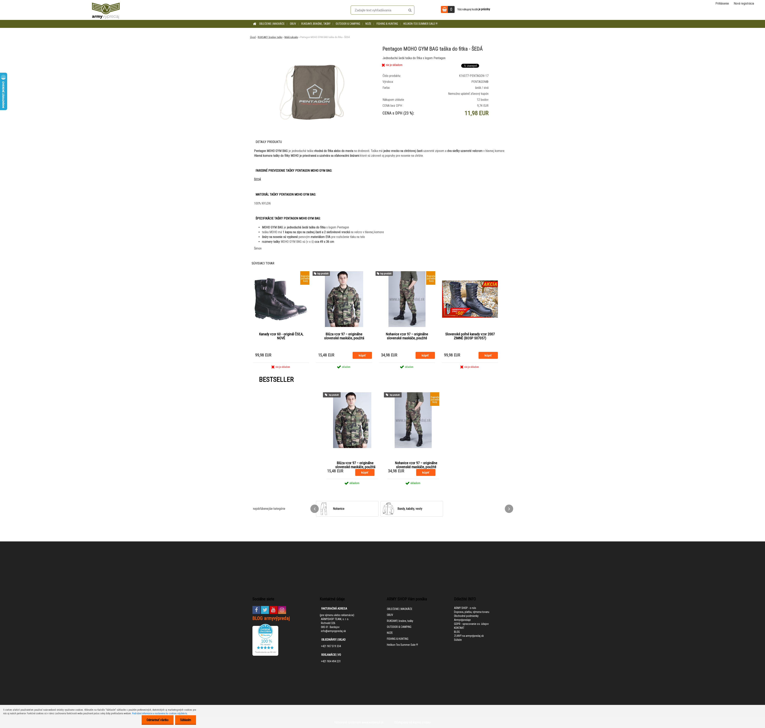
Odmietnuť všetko (158, 720)
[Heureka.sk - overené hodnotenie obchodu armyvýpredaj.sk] (265, 625)
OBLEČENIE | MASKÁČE (272, 23)
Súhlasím (185, 720)
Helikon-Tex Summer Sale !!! (420, 23)
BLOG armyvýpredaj (271, 618)
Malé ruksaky (291, 37)
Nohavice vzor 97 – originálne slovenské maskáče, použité (407, 336)
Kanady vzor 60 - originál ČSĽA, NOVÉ (281, 336)
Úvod (253, 37)
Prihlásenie (722, 3)
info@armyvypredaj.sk (333, 631)
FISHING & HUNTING (387, 23)
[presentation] (314, 509)
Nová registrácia (744, 3)
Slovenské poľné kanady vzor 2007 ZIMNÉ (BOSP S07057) (470, 336)
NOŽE (368, 23)
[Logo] (106, 10)
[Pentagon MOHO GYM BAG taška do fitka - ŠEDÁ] (312, 57)
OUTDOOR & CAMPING (348, 23)
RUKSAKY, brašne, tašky (316, 23)
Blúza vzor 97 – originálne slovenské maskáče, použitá (344, 336)
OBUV (293, 23)
